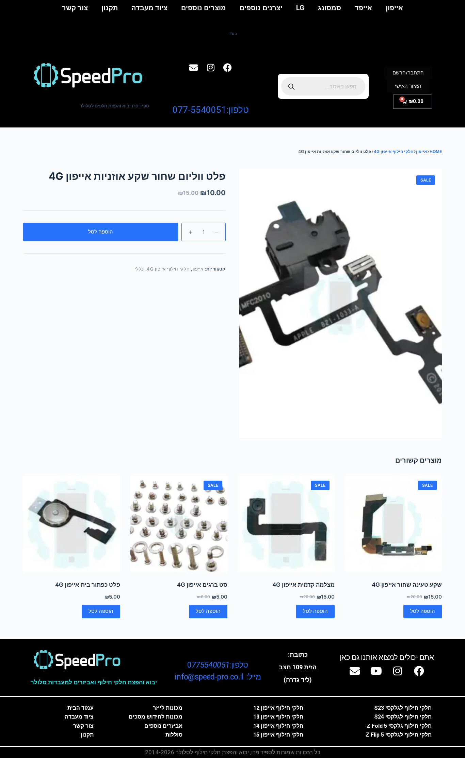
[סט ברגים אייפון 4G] (178, 524)
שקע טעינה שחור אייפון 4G (407, 584)
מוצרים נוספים (203, 8)
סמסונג (329, 8)
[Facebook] (227, 67)
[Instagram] (210, 67)
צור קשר (75, 8)
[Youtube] (376, 671)
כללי (139, 269)
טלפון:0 (217, 665)
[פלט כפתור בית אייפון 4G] (71, 524)
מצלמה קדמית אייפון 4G (303, 584)
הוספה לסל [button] (422, 611)
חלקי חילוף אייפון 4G (168, 269)
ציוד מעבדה (149, 8)
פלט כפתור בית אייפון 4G (87, 584)
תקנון (109, 8)
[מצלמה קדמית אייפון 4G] (286, 524)
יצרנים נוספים (261, 8)
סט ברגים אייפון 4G (202, 584)
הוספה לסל (100, 231)
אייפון (394, 8)
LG (300, 8)
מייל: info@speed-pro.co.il (218, 677)
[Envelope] (193, 67)
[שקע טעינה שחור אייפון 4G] (393, 524)
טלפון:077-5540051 (211, 110)
